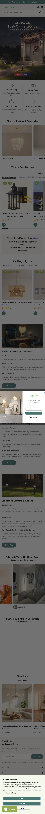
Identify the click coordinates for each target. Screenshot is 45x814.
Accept (22, 798)
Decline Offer (33, 417)
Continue (33, 413)
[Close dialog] (43, 392)
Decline (22, 804)
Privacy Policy (11, 793)
